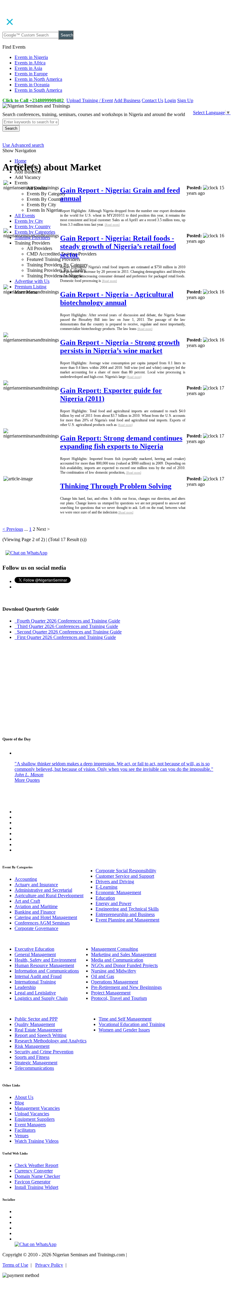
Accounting (26, 879)
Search (67, 35)
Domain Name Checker (37, 1176)
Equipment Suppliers (35, 1119)
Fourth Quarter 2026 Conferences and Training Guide (67, 620)
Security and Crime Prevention (44, 1051)
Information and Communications (47, 970)
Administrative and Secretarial (43, 890)
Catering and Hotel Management (46, 917)
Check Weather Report (36, 1165)
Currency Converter (34, 1170)
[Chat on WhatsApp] (26, 552)
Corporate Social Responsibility (126, 870)
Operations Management (114, 981)
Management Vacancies (37, 1108)
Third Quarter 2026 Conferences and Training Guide (66, 626)
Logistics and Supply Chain (41, 998)
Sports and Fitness (32, 1057)
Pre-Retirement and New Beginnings (126, 987)
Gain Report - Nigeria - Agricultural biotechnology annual (117, 298)
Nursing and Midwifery (113, 970)
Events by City (29, 221)
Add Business (127, 100)
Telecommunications (34, 1068)
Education (105, 898)
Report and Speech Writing (40, 1035)
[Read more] (112, 224)
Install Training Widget (36, 1187)
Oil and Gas (102, 976)
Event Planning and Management (127, 919)
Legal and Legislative (35, 992)
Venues (22, 1135)
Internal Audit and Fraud (38, 976)
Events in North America (38, 79)
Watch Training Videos (37, 1141)
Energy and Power (113, 903)
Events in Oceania (32, 84)
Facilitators (25, 1130)
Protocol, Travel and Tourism (119, 998)
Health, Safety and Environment (45, 960)
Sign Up (185, 100)
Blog (19, 1102)
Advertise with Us (32, 281)
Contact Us (152, 100)
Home (20, 160)
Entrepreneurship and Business (125, 914)
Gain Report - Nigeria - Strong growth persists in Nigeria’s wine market (120, 346)
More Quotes (27, 780)
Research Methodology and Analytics (50, 1040)
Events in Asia (28, 68)
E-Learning (106, 887)
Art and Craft (27, 901)
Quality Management (35, 1024)
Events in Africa (30, 62)
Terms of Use (15, 1265)
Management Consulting (114, 949)
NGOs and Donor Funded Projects (124, 965)
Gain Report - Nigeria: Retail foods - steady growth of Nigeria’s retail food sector (118, 246)
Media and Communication (117, 960)
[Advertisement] (116, 687)
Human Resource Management (44, 965)
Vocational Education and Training (132, 1024)
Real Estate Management (38, 1029)
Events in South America (38, 90)
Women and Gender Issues (124, 1029)
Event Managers (30, 1124)
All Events (25, 215)
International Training (35, 981)
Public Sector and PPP (36, 1018)
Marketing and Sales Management (123, 954)
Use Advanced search (23, 145)
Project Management (110, 992)
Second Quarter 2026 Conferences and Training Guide (68, 631)
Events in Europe (31, 73)
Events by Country (33, 226)
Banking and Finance (35, 912)
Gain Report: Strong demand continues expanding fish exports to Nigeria (121, 442)
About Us (24, 1097)
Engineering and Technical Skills (127, 908)
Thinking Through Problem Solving (115, 486)
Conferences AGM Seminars (42, 922)
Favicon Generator (32, 1181)
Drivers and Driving (115, 881)
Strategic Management (36, 1062)
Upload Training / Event (89, 100)
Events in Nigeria (31, 57)
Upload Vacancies (32, 1113)
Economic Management (118, 892)
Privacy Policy (49, 1265)
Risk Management (32, 1046)
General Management (35, 954)
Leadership (25, 987)
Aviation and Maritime (36, 906)
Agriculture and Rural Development (49, 895)
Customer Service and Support (125, 876)
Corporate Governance (36, 928)
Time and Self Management (125, 1018)
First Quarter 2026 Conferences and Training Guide (65, 637)
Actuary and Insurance (36, 884)
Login (170, 100)
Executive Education (34, 949)
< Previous (12, 529)
